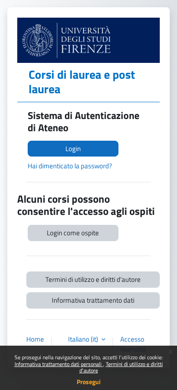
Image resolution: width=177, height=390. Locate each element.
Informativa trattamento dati (93, 300)
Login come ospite (73, 233)
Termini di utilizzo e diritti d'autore (121, 367)
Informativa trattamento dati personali (59, 364)
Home (35, 339)
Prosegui (89, 381)
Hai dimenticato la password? (70, 166)
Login (73, 148)
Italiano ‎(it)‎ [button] (83, 339)
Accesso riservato (133, 344)
